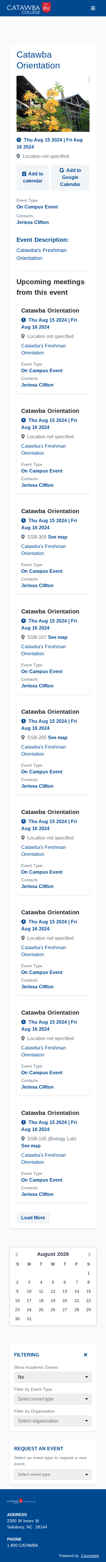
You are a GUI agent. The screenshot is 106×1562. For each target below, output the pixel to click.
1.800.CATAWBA (22, 1545)
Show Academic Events (36, 1367)
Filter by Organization (34, 1411)
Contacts (24, 215)
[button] (17, 1254)
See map (57, 537)
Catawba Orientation (50, 310)
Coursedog (90, 1556)
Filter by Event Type (33, 1389)
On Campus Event (37, 206)
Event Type (27, 200)
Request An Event (38, 1448)
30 (17, 1318)
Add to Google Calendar (70, 177)
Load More (33, 1217)
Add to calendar (33, 177)
